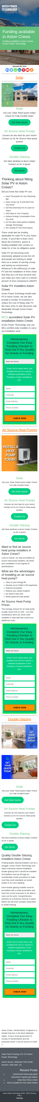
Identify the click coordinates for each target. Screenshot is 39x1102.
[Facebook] (7, 70)
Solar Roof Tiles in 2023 (27, 1080)
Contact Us (19, 516)
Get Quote (19, 538)
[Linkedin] (19, 70)
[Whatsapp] (15, 70)
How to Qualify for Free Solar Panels (22, 1083)
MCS (5, 317)
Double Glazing (19, 156)
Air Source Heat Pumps (19, 131)
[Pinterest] (23, 70)
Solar (19, 108)
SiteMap (19, 1098)
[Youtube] (27, 70)
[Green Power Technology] (9, 8)
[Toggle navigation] (35, 5)
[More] (31, 70)
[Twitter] (11, 70)
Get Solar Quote (20, 491)
